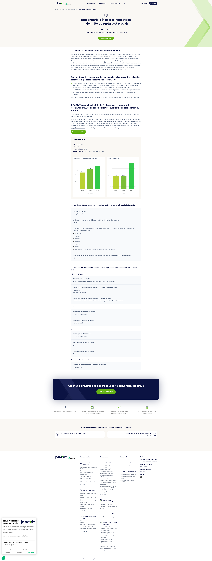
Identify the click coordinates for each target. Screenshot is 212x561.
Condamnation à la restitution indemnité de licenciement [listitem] (107, 532)
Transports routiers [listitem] (85, 476)
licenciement (133, 123)
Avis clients (143, 466)
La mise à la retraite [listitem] (86, 508)
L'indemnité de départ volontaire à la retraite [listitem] (106, 472)
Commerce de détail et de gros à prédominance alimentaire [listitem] (87, 472)
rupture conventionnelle (98, 121)
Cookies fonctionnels (9, 544)
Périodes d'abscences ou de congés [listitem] (88, 521)
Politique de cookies (129, 559)
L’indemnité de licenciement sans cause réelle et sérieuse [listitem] (108, 527)
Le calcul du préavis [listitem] (106, 504)
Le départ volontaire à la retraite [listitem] (87, 505)
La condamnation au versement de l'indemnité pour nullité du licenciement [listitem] (108, 546)
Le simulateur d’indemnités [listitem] (128, 466)
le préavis (113, 114)
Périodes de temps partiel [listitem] (87, 524)
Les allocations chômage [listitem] (107, 517)
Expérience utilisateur (9, 545)
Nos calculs (102, 3)
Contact (142, 474)
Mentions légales (82, 559)
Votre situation (91, 3)
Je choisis (19, 552)
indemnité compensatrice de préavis (82, 126)
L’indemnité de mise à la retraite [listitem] (107, 476)
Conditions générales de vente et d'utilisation (99, 559)
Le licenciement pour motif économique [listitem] (88, 501)
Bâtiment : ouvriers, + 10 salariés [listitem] (87, 479)
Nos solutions (114, 3)
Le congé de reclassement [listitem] (108, 491)
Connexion (144, 3)
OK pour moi (30, 552)
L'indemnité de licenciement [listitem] (108, 466)
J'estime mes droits (146, 464)
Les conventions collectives (148, 461)
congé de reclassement (78, 128)
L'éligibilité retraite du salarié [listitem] (88, 528)
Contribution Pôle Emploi (129, 126)
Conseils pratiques (145, 469)
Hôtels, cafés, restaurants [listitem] (87, 482)
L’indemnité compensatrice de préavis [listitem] (108, 536)
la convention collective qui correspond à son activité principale (120, 65)
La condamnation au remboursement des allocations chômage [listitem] (106, 541)
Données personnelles (117, 559)
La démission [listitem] (84, 495)
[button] (3, 558)
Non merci (7, 552)
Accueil (56, 9)
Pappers (96, 97)
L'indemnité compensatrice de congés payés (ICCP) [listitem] (108, 486)
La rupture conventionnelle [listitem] (88, 493)
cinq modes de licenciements (79, 121)
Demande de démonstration (148, 459)
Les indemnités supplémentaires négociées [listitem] (108, 479)
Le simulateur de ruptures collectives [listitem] (127, 477)
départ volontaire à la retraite (126, 121)
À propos (142, 471)
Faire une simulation (106, 38)
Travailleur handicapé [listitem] (86, 526)
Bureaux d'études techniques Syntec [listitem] (88, 468)
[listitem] (89, 484)
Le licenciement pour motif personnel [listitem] (88, 498)
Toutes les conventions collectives (68, 9)
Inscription (153, 3)
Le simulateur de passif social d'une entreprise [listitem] (127, 481)
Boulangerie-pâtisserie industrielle (87, 9)
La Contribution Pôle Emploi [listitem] (108, 489)
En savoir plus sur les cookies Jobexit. (11, 539)
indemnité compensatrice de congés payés (107, 126)
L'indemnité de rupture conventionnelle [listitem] (106, 468)
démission (111, 121)
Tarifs (124, 3)
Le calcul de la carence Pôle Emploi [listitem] (108, 507)
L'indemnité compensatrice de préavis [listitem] (108, 483)
